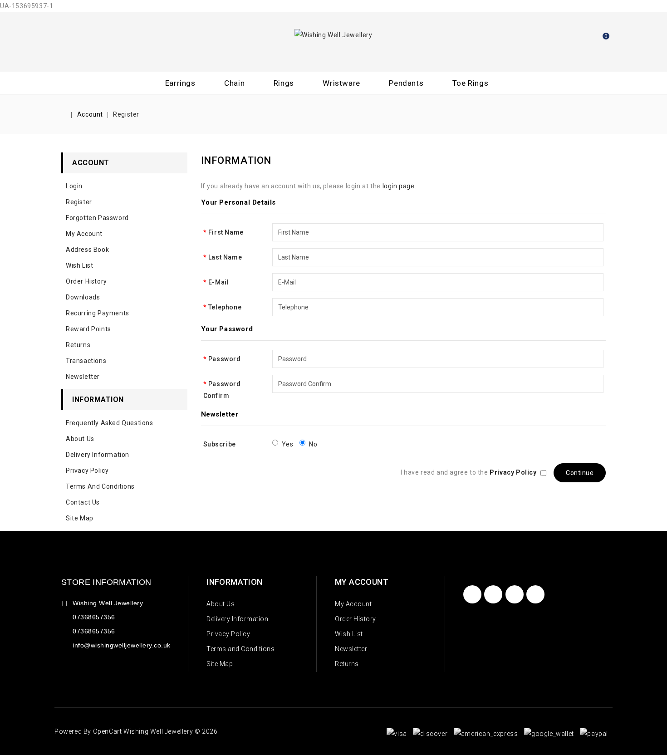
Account (90, 114)
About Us (80, 438)
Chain (234, 83)
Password (224, 359)
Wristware (341, 83)
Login (74, 186)
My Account (84, 233)
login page (399, 186)
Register (126, 114)
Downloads (83, 297)
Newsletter (83, 376)
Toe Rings (470, 83)
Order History (86, 281)
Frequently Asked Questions (109, 423)
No (313, 444)
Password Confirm (222, 389)
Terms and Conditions (100, 486)
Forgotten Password (97, 217)
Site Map (79, 518)
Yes (288, 444)
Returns (78, 344)
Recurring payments (97, 313)
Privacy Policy (87, 470)
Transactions (86, 360)
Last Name (225, 257)
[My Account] (575, 40)
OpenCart (107, 731)
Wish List (79, 265)
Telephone (224, 307)
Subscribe (219, 444)
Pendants (406, 83)
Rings (284, 83)
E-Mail (218, 282)
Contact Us (83, 502)
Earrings (180, 83)
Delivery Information (97, 454)
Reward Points (88, 329)
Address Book (87, 249)
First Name (226, 232)
